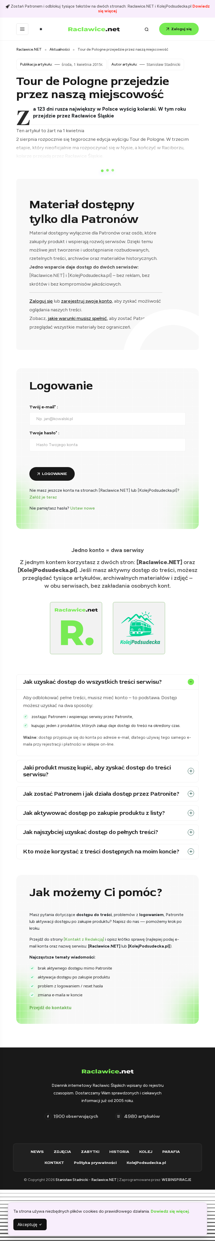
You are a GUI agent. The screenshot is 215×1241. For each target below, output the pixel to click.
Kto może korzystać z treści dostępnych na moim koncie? (101, 851)
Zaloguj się (181, 29)
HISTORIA (119, 1151)
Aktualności (60, 49)
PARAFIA (171, 1151)
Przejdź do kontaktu (50, 1007)
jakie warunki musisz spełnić (77, 318)
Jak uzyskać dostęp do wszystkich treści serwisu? (92, 682)
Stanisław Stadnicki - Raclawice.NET (86, 1180)
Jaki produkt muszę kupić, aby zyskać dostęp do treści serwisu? (97, 771)
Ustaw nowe (82, 508)
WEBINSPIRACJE (176, 1180)
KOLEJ (145, 1151)
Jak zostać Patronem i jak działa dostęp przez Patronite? (101, 794)
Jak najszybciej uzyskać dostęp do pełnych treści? (90, 832)
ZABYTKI (90, 1151)
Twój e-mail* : (43, 407)
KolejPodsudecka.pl (146, 1162)
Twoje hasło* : (44, 433)
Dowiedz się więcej (170, 1211)
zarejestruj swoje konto (86, 301)
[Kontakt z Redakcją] (84, 939)
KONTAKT (54, 1162)
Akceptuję (28, 1224)
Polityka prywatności (95, 1162)
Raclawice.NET (29, 49)
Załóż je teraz (43, 497)
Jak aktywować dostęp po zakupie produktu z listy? (94, 813)
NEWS (37, 1151)
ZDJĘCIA (62, 1151)
